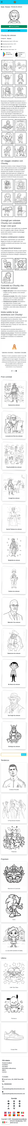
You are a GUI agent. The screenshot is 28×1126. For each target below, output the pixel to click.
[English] (5, 1113)
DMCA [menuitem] (4, 1070)
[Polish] (23, 1115)
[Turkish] (5, 1115)
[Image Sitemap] (14, 1108)
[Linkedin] (14, 1106)
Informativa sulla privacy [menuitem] (9, 1068)
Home (2, 6)
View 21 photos (14, 26)
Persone (7, 6)
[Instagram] (19, 1101)
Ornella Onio (19, 1121)
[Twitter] (14, 371)
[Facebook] (12, 371)
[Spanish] (10, 1115)
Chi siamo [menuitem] (5, 1066)
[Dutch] (14, 1113)
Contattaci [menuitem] (5, 1064)
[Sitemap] (8, 1108)
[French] (10, 1113)
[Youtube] (8, 1104)
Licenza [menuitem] (4, 1072)
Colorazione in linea (14, 30)
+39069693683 (7, 1084)
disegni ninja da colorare (7, 333)
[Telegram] (19, 1106)
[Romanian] (18, 1115)
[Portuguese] (14, 1115)
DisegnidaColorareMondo (19, 1119)
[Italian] (23, 1113)
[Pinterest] (16, 371)
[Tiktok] (8, 1106)
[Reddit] (14, 1104)
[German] (18, 1113)
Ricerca (24, 754)
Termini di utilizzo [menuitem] (7, 1063)
